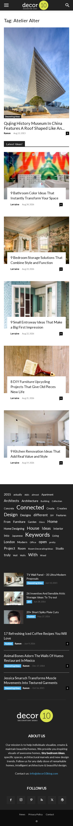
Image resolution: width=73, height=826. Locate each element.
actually (17, 494)
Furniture (19, 521)
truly (7, 555)
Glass (42, 522)
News (22, 814)
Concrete (9, 508)
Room (22, 548)
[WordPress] (62, 800)
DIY (52, 515)
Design (11, 514)
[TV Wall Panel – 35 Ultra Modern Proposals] (13, 579)
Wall (15, 555)
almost (35, 494)
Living (55, 535)
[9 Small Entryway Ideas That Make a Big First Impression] (36, 305)
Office (33, 542)
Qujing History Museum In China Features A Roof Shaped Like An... (34, 126)
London (9, 542)
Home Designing (14, 528)
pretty (52, 542)
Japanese (17, 535)
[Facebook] (11, 800)
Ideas (46, 528)
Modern (22, 542)
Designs (25, 515)
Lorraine (15, 204)
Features (61, 515)
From (7, 521)
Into (6, 535)
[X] (52, 800)
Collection (57, 501)
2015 (7, 494)
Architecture (30, 501)
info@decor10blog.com (44, 773)
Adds (27, 494)
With (33, 555)
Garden (32, 521)
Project (9, 548)
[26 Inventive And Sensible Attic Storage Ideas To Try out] (13, 598)
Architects (11, 501)
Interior (58, 528)
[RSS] (42, 800)
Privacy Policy (35, 814)
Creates (62, 508)
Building (45, 501)
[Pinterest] (31, 800)
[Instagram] (21, 800)
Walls (23, 555)
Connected (30, 507)
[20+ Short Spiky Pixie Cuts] (13, 617)
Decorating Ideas (12, 116)
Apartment (47, 494)
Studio (60, 548)
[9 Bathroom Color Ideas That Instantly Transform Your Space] (36, 175)
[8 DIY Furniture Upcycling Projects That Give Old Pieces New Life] (36, 369)
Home (52, 521)
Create (50, 508)
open (43, 542)
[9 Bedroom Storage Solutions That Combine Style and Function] (36, 240)
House (33, 528)
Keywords (37, 535)
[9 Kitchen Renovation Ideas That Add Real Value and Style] (36, 434)
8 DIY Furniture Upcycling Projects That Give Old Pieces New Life (33, 386)
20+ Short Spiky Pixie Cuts (42, 612)
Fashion (31, 616)
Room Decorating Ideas (40, 548)
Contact (50, 814)
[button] (6, 5)
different (40, 515)
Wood (43, 555)
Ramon (7, 133)
